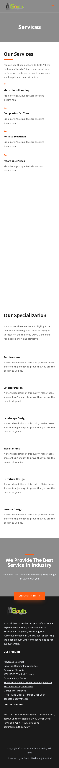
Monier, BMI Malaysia (15, 690)
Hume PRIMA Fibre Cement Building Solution (28, 682)
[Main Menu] (53, 6)
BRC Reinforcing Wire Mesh (18, 686)
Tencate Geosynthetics (16, 699)
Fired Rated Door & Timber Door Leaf (24, 694)
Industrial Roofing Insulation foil (21, 666)
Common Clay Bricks (15, 678)
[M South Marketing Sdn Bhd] (15, 6)
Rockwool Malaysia (14, 670)
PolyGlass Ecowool (14, 662)
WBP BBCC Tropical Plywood (19, 674)
